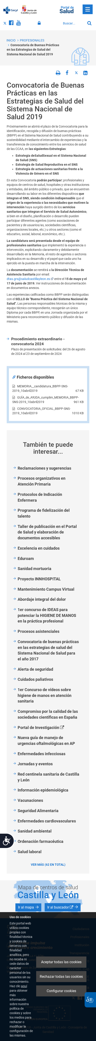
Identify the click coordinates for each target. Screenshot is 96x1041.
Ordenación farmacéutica (40, 841)
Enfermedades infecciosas (41, 753)
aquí (24, 986)
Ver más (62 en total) (48, 864)
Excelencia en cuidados (39, 548)
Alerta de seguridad (35, 669)
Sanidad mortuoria (34, 568)
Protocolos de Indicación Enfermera (40, 497)
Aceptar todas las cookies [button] (61, 962)
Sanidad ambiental (35, 831)
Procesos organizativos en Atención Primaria (41, 481)
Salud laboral (30, 851)
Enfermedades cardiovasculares (47, 821)
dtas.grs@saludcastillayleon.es (28, 279)
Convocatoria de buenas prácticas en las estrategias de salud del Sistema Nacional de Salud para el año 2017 (48, 650)
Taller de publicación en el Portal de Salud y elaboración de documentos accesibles (47, 532)
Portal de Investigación (46, 728)
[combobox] (73, 23)
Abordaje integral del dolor (42, 599)
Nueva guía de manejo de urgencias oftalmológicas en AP (46, 740)
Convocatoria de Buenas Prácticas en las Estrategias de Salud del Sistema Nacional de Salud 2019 (33, 49)
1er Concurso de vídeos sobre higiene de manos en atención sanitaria (44, 695)
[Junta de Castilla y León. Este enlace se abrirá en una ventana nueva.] (29, 9)
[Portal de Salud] (67, 9)
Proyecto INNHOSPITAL (39, 579)
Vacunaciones (30, 800)
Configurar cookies (61, 991)
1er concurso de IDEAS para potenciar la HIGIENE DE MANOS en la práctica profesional (47, 615)
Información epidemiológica (43, 790)
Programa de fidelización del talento (44, 513)
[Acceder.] (40, 23)
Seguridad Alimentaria (38, 810)
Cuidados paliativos (35, 679)
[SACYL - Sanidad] (10, 9)
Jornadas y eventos (35, 763)
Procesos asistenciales (38, 631)
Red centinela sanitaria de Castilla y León (48, 777)
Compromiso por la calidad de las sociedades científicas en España (48, 714)
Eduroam (26, 558)
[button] (28, 907)
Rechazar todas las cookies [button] (61, 976)
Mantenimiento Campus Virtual (46, 589)
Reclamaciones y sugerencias (44, 468)
